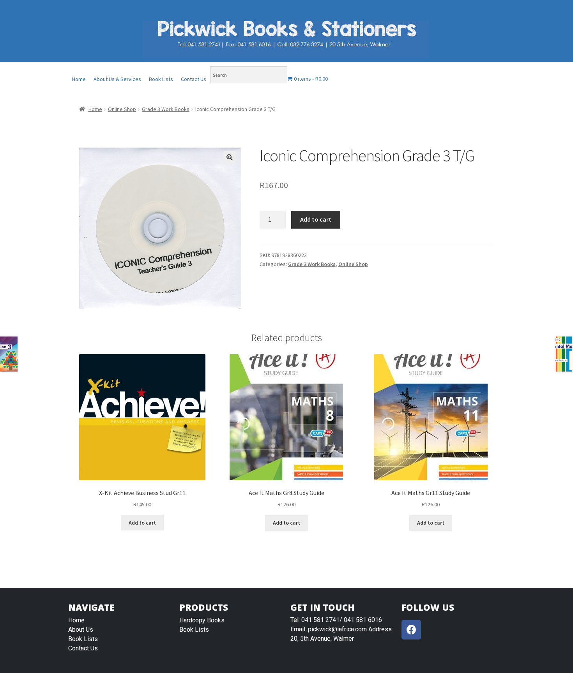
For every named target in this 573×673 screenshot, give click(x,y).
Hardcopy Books (202, 620)
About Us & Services (117, 79)
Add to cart (315, 219)
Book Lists (161, 79)
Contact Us (193, 79)
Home (79, 79)
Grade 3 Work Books (165, 109)
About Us (80, 629)
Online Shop (122, 109)
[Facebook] (411, 630)
